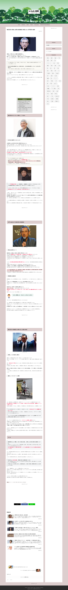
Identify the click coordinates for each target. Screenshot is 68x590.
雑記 (8, 482)
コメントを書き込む (25, 577)
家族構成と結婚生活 (22, 106)
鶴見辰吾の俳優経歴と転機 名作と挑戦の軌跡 (24, 107)
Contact (34, 587)
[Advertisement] (24, 34)
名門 (14, 482)
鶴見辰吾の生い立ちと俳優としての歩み (24, 101)
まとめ (19, 111)
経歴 (19, 482)
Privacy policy (38, 587)
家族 (16, 482)
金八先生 (22, 482)
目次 (23, 99)
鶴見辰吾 (25, 482)
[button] (60, 51)
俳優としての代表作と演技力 (23, 108)
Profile (32, 587)
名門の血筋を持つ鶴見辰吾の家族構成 (23, 103)
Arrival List (29, 587)
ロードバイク (11, 482)
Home (26, 587)
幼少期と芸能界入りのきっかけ (23, 102)
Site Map (41, 587)
